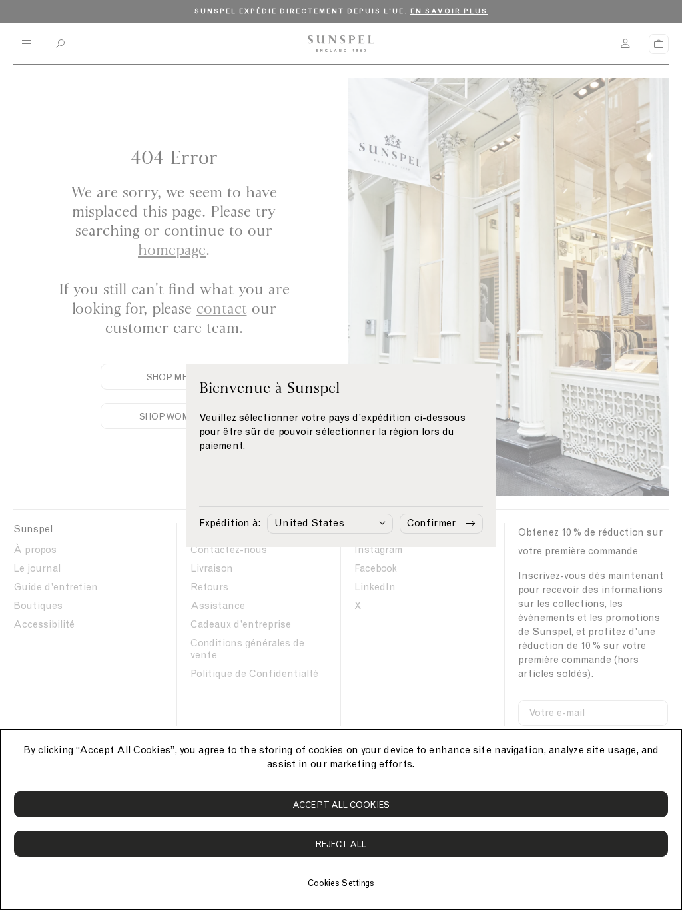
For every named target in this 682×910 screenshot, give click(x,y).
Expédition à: (229, 523)
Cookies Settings (341, 883)
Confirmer (431, 523)
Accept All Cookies (341, 805)
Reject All (341, 844)
